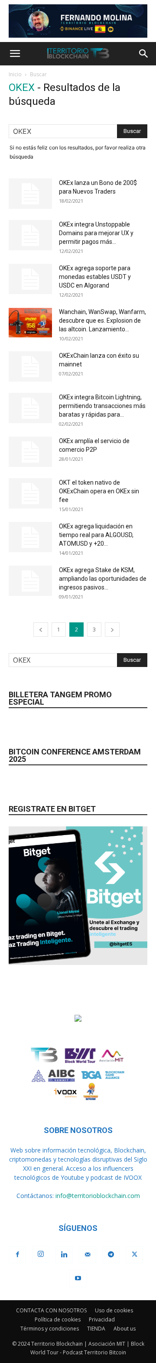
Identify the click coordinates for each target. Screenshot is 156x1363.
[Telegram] (111, 1254)
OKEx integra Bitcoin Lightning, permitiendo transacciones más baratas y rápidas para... (102, 406)
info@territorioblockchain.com (97, 1195)
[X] (134, 1254)
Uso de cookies (114, 1310)
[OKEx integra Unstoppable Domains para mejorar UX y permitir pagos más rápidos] (30, 235)
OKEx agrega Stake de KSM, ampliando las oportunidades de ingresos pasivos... (102, 579)
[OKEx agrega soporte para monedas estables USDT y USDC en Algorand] (30, 279)
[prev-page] (40, 629)
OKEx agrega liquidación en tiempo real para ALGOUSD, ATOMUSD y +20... (96, 535)
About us (125, 1328)
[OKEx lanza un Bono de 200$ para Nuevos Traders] (30, 193)
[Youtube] (78, 1278)
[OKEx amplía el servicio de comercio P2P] (30, 452)
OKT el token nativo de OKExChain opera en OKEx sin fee (99, 491)
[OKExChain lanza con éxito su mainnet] (30, 366)
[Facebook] (17, 1254)
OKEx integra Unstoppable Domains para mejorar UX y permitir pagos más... (96, 233)
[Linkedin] (64, 1254)
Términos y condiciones (49, 1328)
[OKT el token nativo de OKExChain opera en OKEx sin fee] (30, 493)
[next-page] (112, 629)
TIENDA (96, 1328)
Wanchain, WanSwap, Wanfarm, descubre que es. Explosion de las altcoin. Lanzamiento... (102, 320)
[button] (15, 53)
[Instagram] (40, 1254)
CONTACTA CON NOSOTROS (51, 1310)
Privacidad (102, 1319)
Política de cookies (58, 1319)
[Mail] (87, 1254)
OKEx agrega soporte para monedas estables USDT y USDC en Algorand (95, 277)
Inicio (15, 74)
